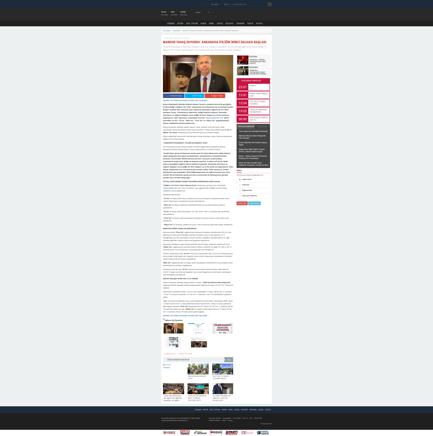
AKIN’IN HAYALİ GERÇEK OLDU (258, 94)
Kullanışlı (245, 185)
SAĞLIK (250, 23)
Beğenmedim (247, 190)
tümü (228, 360)
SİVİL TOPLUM (192, 23)
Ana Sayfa (166, 30)
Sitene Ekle (258, 418)
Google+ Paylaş (217, 96)
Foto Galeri (237, 418)
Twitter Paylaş (197, 96)
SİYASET (259, 23)
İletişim (230, 420)
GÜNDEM (170, 23)
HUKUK (203, 23)
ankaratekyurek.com (214, 118)
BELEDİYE (230, 23)
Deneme (252, 85)
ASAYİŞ (220, 23)
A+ (185, 38)
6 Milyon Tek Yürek (185, 354)
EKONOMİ (240, 23)
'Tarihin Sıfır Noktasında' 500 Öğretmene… (258, 110)
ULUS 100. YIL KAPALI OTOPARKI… (257, 102)
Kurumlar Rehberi (215, 418)
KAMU (211, 23)
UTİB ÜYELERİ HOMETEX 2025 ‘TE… (258, 119)
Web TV (245, 418)
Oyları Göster (254, 203)
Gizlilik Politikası (214, 420)
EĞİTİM (180, 23)
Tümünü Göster (262, 126)
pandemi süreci (170, 354)
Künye (224, 420)
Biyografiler (227, 418)
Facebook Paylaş (176, 96)
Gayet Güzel (247, 179)
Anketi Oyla (242, 203)
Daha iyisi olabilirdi (249, 196)
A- (188, 38)
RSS (251, 418)
